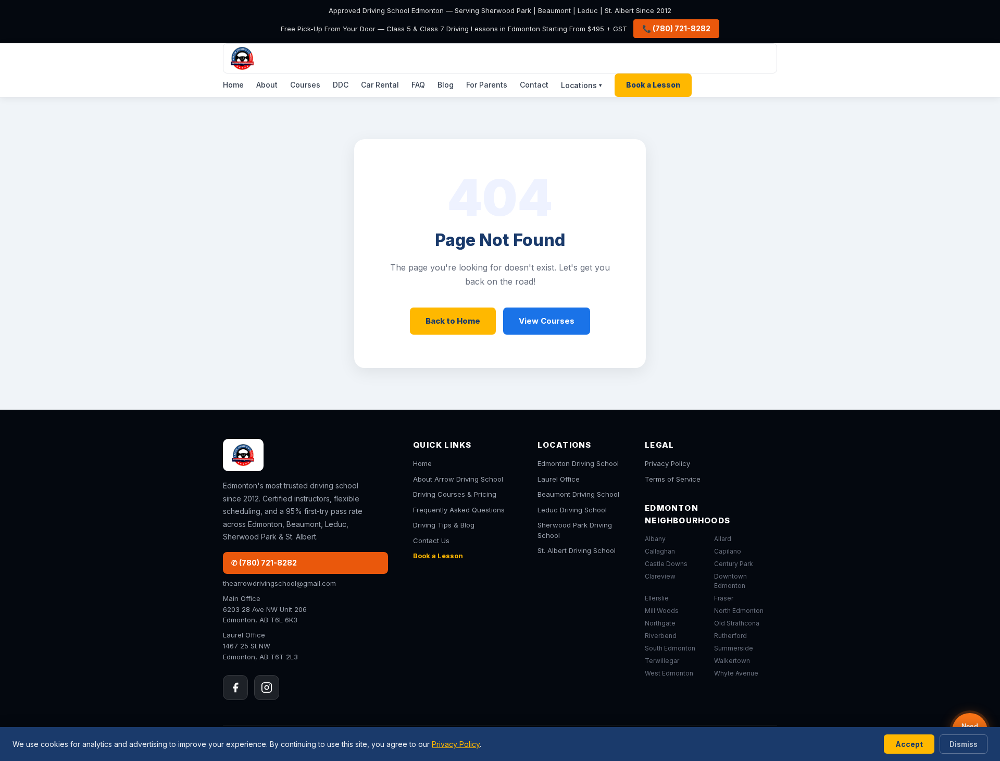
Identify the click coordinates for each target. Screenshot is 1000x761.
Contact (534, 84)
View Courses (546, 321)
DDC (340, 84)
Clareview (660, 576)
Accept (909, 744)
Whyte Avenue (736, 673)
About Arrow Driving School (458, 479)
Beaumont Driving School (578, 494)
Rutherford (730, 636)
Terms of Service (673, 479)
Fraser (723, 598)
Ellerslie (657, 598)
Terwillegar (662, 661)
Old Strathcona (736, 623)
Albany (655, 539)
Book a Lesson (653, 84)
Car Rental (380, 84)
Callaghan (660, 551)
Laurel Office (559, 479)
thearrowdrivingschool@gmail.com (279, 583)
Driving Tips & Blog (443, 525)
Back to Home (453, 321)
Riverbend (661, 636)
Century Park (733, 564)
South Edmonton (670, 648)
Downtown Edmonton (730, 581)
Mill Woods (662, 611)
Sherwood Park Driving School (575, 530)
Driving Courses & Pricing (454, 494)
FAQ (418, 84)
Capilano (727, 551)
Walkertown (732, 661)
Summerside (733, 648)
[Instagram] (266, 687)
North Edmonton (739, 611)
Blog (446, 84)
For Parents (486, 84)
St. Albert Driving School (577, 550)
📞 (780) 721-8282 (676, 28)
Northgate (660, 623)
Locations (581, 85)
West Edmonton (669, 673)
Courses (305, 84)
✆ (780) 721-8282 (264, 562)
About (267, 84)
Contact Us (431, 540)
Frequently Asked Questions (459, 510)
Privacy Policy (667, 463)
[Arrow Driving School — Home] (500, 58)
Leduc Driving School (572, 510)
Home (233, 84)
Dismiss (963, 744)
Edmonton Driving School (578, 463)
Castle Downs (666, 564)
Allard (722, 539)
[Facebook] (235, 687)
